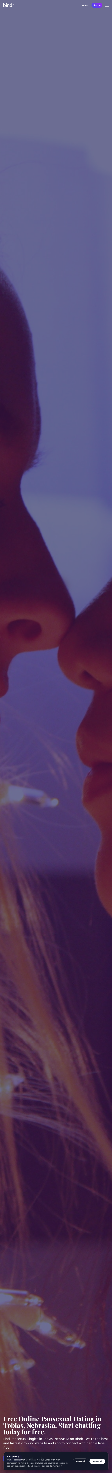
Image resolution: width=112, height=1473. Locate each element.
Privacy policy (56, 1466)
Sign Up (97, 5)
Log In (85, 5)
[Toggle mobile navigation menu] (107, 5)
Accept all (97, 1461)
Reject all (80, 1461)
